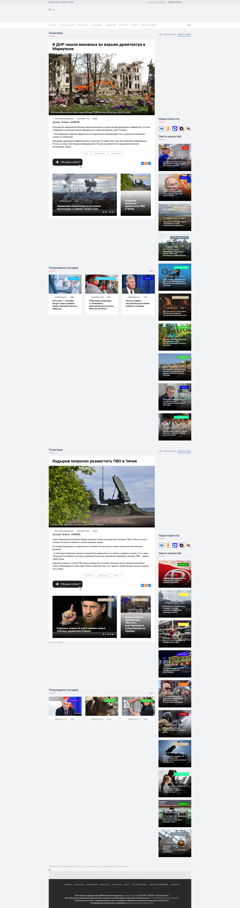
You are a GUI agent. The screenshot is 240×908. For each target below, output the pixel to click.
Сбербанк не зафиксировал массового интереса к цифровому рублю (174, 580)
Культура (123, 25)
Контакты (175, 884)
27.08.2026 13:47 (171, 218)
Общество (111, 25)
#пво (115, 575)
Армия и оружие (184, 34)
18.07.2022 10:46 (133, 193)
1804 (182, 725)
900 (182, 276)
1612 (182, 783)
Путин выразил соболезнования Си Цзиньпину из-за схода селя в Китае (172, 192)
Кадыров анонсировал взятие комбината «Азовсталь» (82, 207)
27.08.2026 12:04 (171, 396)
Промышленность (179, 238)
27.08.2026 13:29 (171, 276)
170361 (77, 201)
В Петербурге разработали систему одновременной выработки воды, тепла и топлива (174, 372)
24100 (129, 195)
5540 (182, 843)
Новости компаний (158, 884)
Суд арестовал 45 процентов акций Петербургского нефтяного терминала (174, 849)
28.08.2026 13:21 (134, 719)
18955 (129, 612)
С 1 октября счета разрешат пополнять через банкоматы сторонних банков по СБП (175, 819)
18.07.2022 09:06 (133, 610)
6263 (108, 719)
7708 (72, 719)
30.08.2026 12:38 (171, 725)
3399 (182, 753)
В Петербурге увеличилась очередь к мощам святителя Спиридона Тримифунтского (174, 609)
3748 (182, 575)
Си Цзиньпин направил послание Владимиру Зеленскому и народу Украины (137, 306)
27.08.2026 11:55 (171, 428)
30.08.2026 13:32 (171, 665)
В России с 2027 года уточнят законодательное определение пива (174, 640)
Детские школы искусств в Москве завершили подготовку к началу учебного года (174, 789)
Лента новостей (66, 25)
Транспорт (182, 654)
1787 (182, 246)
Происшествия (148, 25)
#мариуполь (100, 153)
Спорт (135, 25)
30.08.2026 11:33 (171, 783)
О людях (183, 684)
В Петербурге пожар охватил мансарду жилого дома (174, 730)
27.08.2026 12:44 (171, 336)
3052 (182, 813)
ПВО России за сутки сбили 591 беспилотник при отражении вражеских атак (174, 313)
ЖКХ (185, 148)
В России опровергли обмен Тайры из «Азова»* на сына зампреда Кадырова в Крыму (81, 628)
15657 (77, 620)
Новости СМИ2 (56, 642)
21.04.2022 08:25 (65, 201)
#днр (85, 153)
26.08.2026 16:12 (97, 297)
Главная (68, 884)
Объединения (181, 267)
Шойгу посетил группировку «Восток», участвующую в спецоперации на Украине (135, 624)
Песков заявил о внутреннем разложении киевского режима (101, 303)
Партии (166, 34)
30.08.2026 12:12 (171, 753)
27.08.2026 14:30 (171, 158)
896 (182, 186)
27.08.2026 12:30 (171, 366)
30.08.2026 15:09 (171, 575)
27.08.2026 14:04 (171, 186)
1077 (182, 428)
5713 (108, 297)
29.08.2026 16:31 (171, 843)
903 (182, 665)
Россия (52, 25)
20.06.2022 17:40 (65, 620)
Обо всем (183, 624)
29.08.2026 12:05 (97, 719)
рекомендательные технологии (140, 903)
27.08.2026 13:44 (171, 246)
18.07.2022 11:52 (83, 119)
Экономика (96, 25)
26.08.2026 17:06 (60, 297)
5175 (182, 635)
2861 (182, 693)
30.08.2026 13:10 (171, 693)
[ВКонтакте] (142, 163)
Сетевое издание (131, 896)
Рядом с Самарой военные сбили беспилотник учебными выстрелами (174, 224)
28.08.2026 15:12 (60, 719)
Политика (83, 25)
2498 (182, 308)
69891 (183, 603)
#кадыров (103, 575)
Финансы (183, 564)
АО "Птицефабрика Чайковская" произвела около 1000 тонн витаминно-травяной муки (174, 252)
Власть (173, 34)
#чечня (88, 575)
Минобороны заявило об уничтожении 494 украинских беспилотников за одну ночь (174, 759)
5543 (145, 298)
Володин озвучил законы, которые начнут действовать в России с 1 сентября (174, 402)
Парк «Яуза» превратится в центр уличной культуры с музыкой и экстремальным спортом (174, 282)
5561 (145, 719)
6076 (72, 297)
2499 (182, 218)
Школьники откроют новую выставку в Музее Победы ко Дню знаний (175, 433)
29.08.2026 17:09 (171, 813)
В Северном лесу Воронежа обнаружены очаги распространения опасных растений (175, 342)
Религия (183, 594)
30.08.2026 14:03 (171, 635)
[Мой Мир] (149, 163)
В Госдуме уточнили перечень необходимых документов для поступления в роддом (173, 699)
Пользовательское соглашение (164, 898)
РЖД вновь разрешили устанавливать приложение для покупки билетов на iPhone (64, 305)
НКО (160, 34)
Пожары (183, 714)
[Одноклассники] (146, 163)
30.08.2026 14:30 (171, 603)
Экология (183, 327)
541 (182, 336)
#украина (115, 153)
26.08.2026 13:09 (134, 298)
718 (182, 158)
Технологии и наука (69, 278)
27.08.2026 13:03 (171, 308)
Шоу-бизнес (146, 701)
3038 (182, 366)
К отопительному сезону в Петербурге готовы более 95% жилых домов (174, 164)
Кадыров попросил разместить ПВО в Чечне (135, 204)
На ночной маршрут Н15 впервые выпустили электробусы (173, 670)
